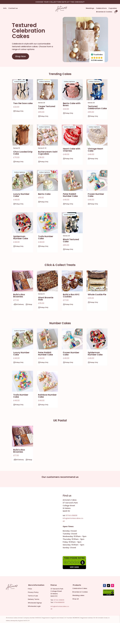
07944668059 (59, 602)
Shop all (75, 599)
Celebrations (101, 8)
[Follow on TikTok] (108, 585)
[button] (97, 57)
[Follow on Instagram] (112, 585)
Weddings (90, 8)
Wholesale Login (34, 606)
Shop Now (20, 56)
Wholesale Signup (35, 603)
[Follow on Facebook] (104, 585)
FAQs (30, 589)
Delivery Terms (33, 599)
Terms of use (33, 596)
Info (5, 8)
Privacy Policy (33, 592)
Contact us (13, 8)
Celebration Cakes (79, 588)
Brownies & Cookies (104, 12)
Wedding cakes (78, 596)
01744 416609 (59, 600)
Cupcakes (113, 8)
